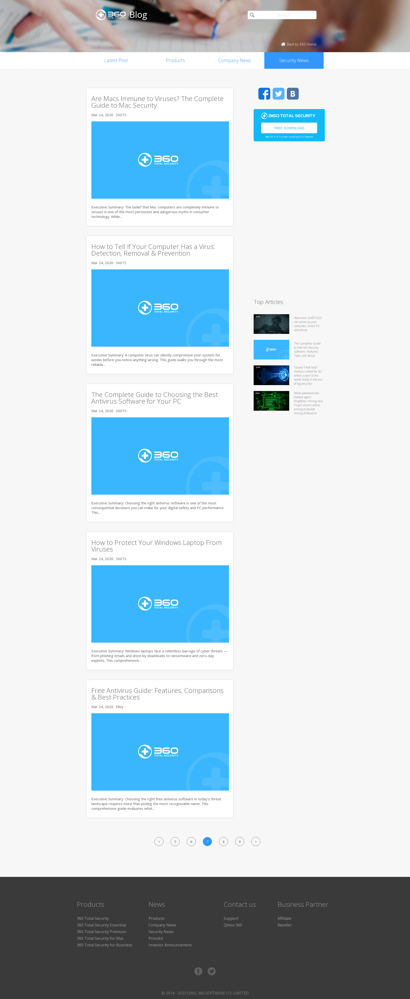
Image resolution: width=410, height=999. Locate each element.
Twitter (278, 94)
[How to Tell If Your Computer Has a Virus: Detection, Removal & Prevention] (160, 345)
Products (175, 60)
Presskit (156, 938)
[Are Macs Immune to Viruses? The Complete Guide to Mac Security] (160, 197)
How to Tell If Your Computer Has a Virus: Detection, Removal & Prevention (153, 250)
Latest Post (116, 60)
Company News (234, 60)
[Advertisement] (289, 222)
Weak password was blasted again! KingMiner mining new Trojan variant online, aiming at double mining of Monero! (308, 403)
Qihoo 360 (233, 925)
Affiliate (284, 918)
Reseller (285, 925)
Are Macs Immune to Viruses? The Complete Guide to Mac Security (157, 102)
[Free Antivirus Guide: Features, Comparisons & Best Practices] (160, 789)
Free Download (289, 127)
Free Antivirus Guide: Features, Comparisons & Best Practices (157, 693)
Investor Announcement (170, 945)
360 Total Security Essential (101, 925)
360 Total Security (93, 918)
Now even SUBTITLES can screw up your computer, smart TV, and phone (308, 324)
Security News (294, 60)
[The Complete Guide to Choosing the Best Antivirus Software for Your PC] (160, 493)
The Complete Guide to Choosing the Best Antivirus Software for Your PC (154, 397)
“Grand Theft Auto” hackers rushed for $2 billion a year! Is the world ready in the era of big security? (308, 375)
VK (293, 94)
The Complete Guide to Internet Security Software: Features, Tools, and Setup (307, 349)
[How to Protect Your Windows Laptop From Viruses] (160, 641)
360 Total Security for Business (104, 945)
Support (231, 918)
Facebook (264, 94)
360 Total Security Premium (101, 931)
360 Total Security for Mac (100, 938)
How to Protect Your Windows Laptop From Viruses (156, 545)
